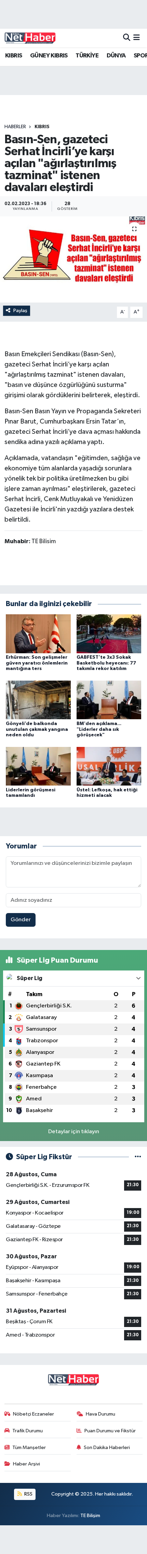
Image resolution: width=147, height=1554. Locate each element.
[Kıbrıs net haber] (30, 38)
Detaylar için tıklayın (73, 1132)
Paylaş (20, 310)
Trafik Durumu (27, 1430)
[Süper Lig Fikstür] (138, 1157)
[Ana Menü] (136, 38)
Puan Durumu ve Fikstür (110, 1430)
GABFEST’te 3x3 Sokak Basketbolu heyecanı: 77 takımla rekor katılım (106, 663)
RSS (27, 1494)
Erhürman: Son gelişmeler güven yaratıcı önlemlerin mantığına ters (37, 663)
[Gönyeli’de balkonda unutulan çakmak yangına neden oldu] (38, 700)
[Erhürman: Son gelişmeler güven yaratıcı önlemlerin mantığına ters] (38, 634)
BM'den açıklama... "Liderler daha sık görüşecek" (99, 729)
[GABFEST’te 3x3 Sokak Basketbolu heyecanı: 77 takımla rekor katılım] (109, 634)
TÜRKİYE (87, 56)
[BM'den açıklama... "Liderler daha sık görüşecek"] (109, 700)
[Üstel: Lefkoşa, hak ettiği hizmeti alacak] (109, 766)
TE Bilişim (90, 1515)
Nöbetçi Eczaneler (33, 1414)
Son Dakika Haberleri (107, 1447)
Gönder (21, 920)
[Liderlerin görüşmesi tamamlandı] (38, 766)
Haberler (15, 126)
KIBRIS (13, 56)
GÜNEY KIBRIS (49, 56)
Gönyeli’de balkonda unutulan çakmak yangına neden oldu (37, 729)
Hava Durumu (100, 1414)
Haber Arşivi (26, 1463)
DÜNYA (116, 56)
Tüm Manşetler (29, 1447)
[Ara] (126, 38)
